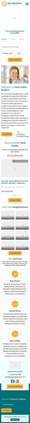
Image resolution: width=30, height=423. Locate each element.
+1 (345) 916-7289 (15, 374)
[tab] (15, 155)
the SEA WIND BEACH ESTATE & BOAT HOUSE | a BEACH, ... (14, 182)
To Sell (22, 39)
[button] (11, 195)
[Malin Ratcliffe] (15, 365)
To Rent (12, 39)
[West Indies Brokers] (11, 3)
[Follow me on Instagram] (17, 382)
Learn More (7, 134)
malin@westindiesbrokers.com (15, 377)
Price (19, 53)
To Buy (4, 39)
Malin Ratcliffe (15, 372)
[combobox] (8, 53)
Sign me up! (6, 410)
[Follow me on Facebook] (13, 382)
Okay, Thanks (15, 419)
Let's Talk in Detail (15, 386)
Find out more (22, 417)
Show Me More (15, 200)
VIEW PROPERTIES (15, 60)
